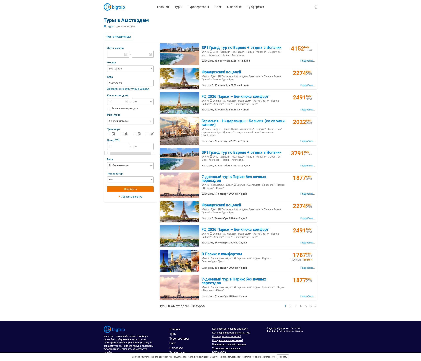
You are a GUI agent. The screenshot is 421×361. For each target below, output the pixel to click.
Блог (218, 7)
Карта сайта (219, 351)
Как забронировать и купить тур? (231, 332)
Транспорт (113, 129)
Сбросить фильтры (130, 197)
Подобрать (130, 189)
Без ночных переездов (125, 108)
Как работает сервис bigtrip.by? (230, 328)
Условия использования (226, 348)
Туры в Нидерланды (118, 36)
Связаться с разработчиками (229, 344)
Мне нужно (113, 114)
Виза (110, 159)
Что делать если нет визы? (227, 340)
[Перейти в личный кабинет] (315, 7)
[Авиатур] (150, 133)
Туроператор (115, 173)
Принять (283, 357)
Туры (178, 7)
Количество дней (117, 95)
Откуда (111, 62)
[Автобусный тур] (111, 133)
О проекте (234, 7)
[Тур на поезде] (137, 133)
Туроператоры (198, 7)
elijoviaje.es (282, 328)
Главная (163, 7)
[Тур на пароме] (124, 133)
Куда (110, 76)
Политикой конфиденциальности (259, 357)
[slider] (107, 153)
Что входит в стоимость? (226, 336)
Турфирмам (255, 7)
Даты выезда (115, 48)
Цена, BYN (113, 140)
